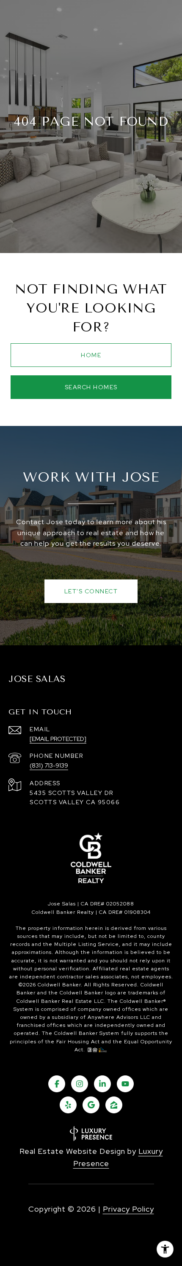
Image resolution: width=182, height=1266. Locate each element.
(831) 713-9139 (49, 765)
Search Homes (91, 387)
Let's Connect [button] (91, 591)
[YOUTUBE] (125, 1083)
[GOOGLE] (91, 1104)
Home (91, 355)
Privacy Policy (128, 1209)
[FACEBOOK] (56, 1083)
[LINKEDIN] (102, 1083)
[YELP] (68, 1104)
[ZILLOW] (113, 1104)
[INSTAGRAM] (79, 1083)
